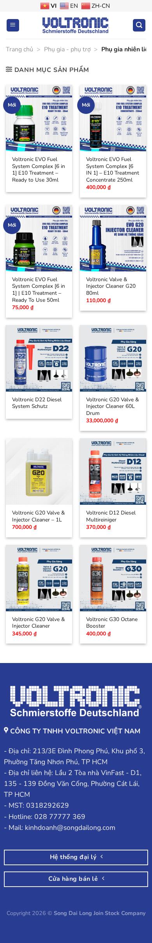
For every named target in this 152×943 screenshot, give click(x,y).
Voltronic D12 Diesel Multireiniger (111, 516)
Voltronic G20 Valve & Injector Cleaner (38, 623)
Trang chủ (19, 49)
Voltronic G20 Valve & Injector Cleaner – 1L (38, 516)
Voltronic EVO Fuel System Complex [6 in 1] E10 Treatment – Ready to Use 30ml (38, 170)
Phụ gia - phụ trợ (67, 49)
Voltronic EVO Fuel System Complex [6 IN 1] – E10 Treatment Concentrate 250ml (112, 170)
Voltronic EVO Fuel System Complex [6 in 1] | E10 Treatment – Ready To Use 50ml (38, 290)
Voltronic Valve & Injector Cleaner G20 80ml (111, 286)
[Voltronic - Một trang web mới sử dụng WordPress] (76, 25)
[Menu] (13, 25)
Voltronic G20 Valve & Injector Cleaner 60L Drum (112, 406)
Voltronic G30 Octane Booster (112, 623)
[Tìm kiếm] (139, 25)
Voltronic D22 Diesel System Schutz (37, 403)
